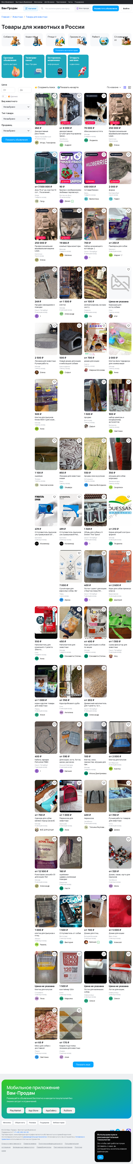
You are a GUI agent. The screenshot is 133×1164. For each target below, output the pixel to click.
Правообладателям (44, 1147)
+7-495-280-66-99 (21, 1132)
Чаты (70, 2)
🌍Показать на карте (68, 87)
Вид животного (9, 101)
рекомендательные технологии (35, 1137)
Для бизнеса (49, 2)
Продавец (7, 125)
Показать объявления (17, 139)
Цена (4, 84)
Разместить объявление (105, 8)
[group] (12, 66)
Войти (126, 8)
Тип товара (7, 113)
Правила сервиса (30, 1144)
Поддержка (79, 2)
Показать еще (83, 1064)
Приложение (61, 2)
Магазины (38, 2)
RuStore (68, 1110)
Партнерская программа (63, 1147)
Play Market (15, 1110)
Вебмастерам (58, 1123)
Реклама (32, 1123)
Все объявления (8, 2)
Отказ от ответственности (11, 1144)
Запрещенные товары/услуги (23, 1147)
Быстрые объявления (24, 2)
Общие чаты (20, 1123)
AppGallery (51, 1110)
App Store (33, 1110)
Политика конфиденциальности (50, 1144)
